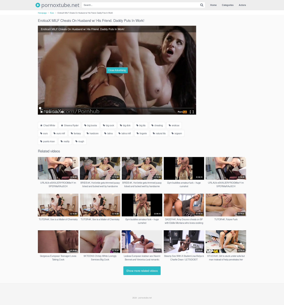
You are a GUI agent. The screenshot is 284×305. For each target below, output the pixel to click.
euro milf (60, 133)
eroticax (175, 125)
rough (81, 141)
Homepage (42, 12)
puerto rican (49, 141)
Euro (52, 12)
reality (66, 141)
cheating (158, 125)
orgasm (178, 133)
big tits (142, 125)
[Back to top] (275, 295)
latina (110, 133)
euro (45, 133)
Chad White (49, 125)
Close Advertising (117, 70)
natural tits (160, 133)
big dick (126, 125)
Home (213, 5)
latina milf (126, 133)
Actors (242, 5)
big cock (109, 125)
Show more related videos (142, 271)
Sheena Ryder (71, 125)
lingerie (143, 133)
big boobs (92, 125)
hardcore (94, 133)
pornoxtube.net (59, 5)
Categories (227, 5)
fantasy (77, 133)
